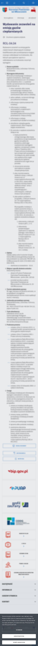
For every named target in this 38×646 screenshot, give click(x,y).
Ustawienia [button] (19, 630)
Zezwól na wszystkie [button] (19, 642)
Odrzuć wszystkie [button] (19, 636)
